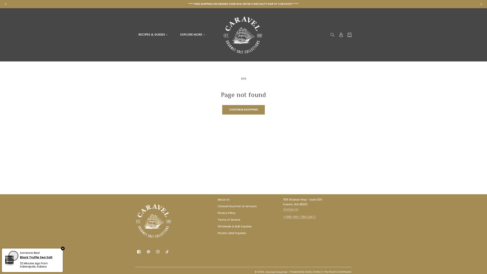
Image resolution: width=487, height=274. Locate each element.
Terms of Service (229, 220)
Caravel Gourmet (276, 272)
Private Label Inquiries (232, 233)
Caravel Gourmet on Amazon (237, 206)
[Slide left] (6, 4)
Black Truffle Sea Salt (36, 257)
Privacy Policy (227, 213)
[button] (154, 35)
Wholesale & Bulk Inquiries (235, 226)
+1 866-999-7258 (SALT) (299, 217)
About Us (223, 200)
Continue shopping (243, 110)
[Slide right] (481, 4)
